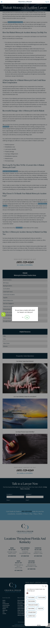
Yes (27, 317)
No (22, 317)
